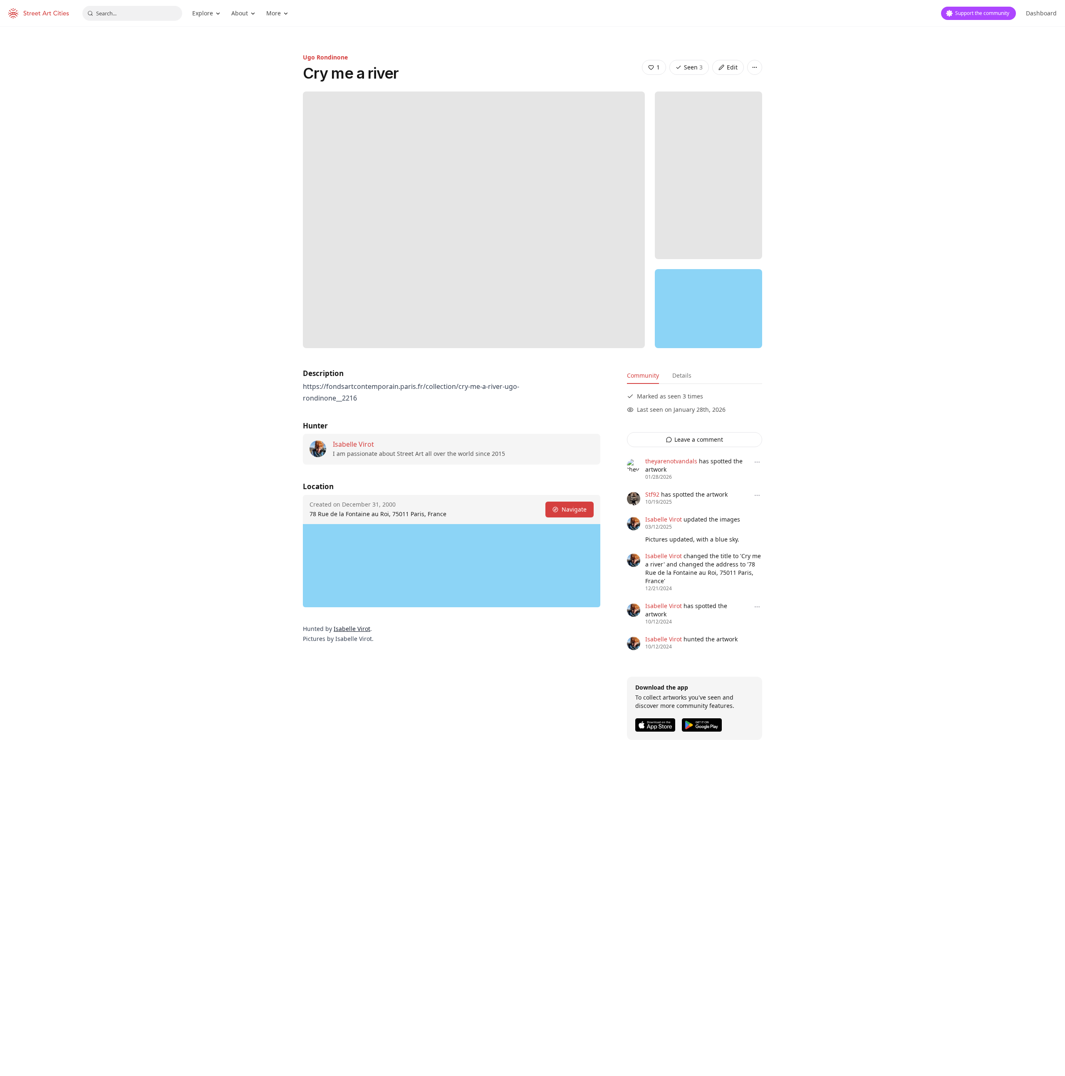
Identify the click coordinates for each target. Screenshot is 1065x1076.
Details (681, 375)
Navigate (574, 509)
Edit (732, 67)
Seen (693, 67)
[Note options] (757, 462)
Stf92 (652, 494)
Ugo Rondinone (325, 57)
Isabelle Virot (353, 444)
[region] (708, 308)
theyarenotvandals (671, 461)
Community (643, 375)
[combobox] (132, 13)
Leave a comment (698, 439)
